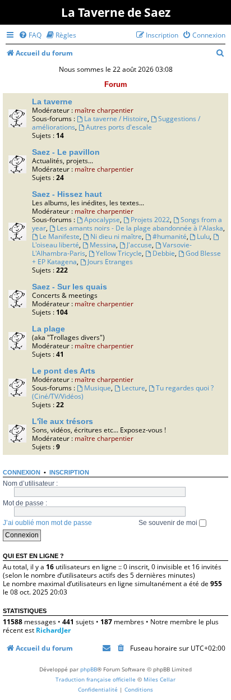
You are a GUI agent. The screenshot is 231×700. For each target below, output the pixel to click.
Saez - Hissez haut (67, 194)
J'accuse (139, 245)
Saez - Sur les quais (69, 286)
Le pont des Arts (63, 370)
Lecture (133, 388)
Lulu (203, 236)
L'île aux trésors (62, 421)
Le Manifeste (59, 236)
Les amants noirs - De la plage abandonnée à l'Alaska (140, 228)
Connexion (21, 472)
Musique (97, 388)
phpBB (88, 669)
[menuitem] (30, 35)
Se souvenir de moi (168, 522)
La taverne (52, 101)
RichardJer (53, 630)
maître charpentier (104, 110)
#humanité (170, 236)
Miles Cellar (159, 679)
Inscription (69, 472)
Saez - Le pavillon (66, 152)
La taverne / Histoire (115, 118)
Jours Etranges (110, 261)
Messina (103, 245)
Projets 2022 (150, 219)
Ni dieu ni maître (116, 236)
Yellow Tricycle (119, 253)
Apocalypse (102, 219)
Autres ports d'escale (119, 127)
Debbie (164, 253)
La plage (48, 328)
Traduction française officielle (96, 679)
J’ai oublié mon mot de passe (47, 522)
